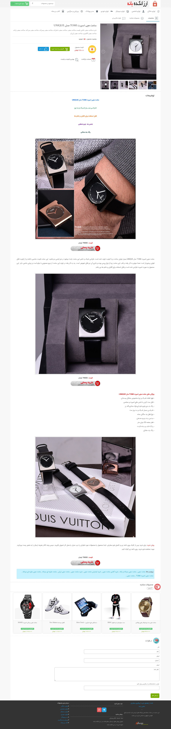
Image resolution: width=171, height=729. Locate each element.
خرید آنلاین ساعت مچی (110, 571)
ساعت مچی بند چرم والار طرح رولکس (146, 622)
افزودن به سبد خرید (57, 49)
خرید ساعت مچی (76, 571)
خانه (151, 703)
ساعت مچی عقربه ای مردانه (32, 571)
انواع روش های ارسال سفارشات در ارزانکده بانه (108, 721)
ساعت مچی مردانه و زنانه (128, 571)
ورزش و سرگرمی (63, 720)
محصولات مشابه (134, 18)
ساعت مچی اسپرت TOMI (144, 575)
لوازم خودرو (105, 11)
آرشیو (150, 588)
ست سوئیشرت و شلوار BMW (116, 622)
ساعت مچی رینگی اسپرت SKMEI (27, 622)
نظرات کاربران (116, 18)
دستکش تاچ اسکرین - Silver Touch (86, 622)
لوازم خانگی (151, 11)
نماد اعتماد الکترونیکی (116, 718)
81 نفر (41, 49)
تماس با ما (142, 706)
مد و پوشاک (90, 11)
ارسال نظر (155, 695)
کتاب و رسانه (55, 11)
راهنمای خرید (145, 703)
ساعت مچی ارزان (64, 571)
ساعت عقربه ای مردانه (49, 571)
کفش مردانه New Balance (57, 622)
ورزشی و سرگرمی (72, 11)
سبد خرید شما (20, 4)
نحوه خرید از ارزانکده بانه (115, 725)
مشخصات (151, 18)
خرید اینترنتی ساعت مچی (92, 571)
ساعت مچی (141, 571)
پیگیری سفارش (135, 703)
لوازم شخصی (136, 11)
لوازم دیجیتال (120, 11)
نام (158, 647)
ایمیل (157, 656)
